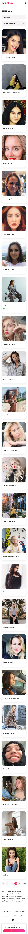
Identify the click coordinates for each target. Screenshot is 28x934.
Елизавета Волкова (9, 485)
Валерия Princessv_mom (11, 556)
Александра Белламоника (12, 92)
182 (12, 883)
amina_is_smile (8, 128)
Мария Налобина (8, 662)
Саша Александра (9, 627)
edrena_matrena (8, 234)
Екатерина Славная (9, 57)
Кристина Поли (8, 163)
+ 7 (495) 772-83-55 (19, 911)
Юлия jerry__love (8, 269)
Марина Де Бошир (9, 344)
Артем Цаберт (8, 769)
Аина (4, 305)
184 (19, 883)
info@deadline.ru (6, 911)
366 (25, 883)
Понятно (14, 930)
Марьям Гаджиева (9, 521)
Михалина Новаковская (11, 698)
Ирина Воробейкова (10, 199)
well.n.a (5, 875)
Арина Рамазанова (9, 592)
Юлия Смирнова (8, 415)
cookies (19, 925)
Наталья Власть (8, 839)
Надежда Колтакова (10, 450)
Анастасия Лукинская (10, 804)
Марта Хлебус (8, 379)
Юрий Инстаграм (9, 733)
